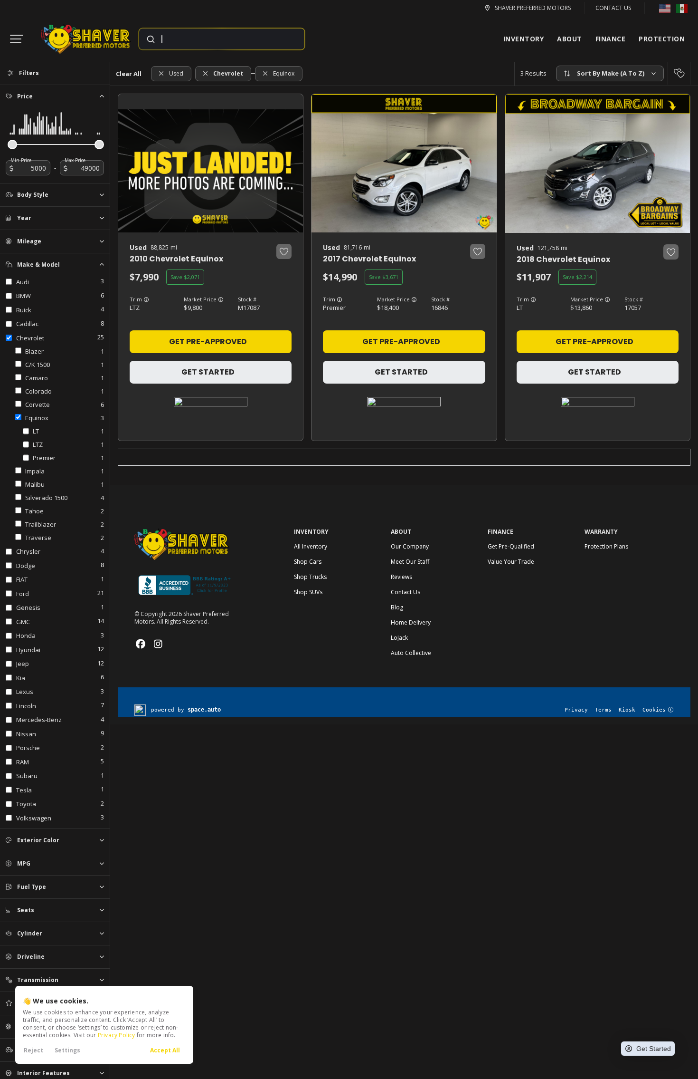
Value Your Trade (511, 562)
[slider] (12, 144)
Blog (397, 607)
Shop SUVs (308, 592)
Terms (603, 710)
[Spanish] (682, 7)
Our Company (410, 546)
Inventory (523, 38)
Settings (67, 1050)
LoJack (399, 638)
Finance (610, 38)
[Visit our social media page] (140, 643)
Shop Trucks (310, 577)
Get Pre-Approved (208, 341)
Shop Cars (307, 562)
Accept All (165, 1050)
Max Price (75, 160)
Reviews (401, 577)
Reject (33, 1050)
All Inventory (310, 546)
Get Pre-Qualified (511, 546)
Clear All (128, 73)
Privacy (576, 710)
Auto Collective (411, 653)
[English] (664, 7)
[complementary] (655, 1003)
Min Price (20, 160)
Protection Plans (606, 546)
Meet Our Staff (410, 562)
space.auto (204, 709)
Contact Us (613, 8)
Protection (662, 38)
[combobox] (212, 39)
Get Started (208, 371)
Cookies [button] (654, 710)
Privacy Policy (116, 1035)
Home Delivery (411, 622)
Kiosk (627, 710)
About (569, 38)
